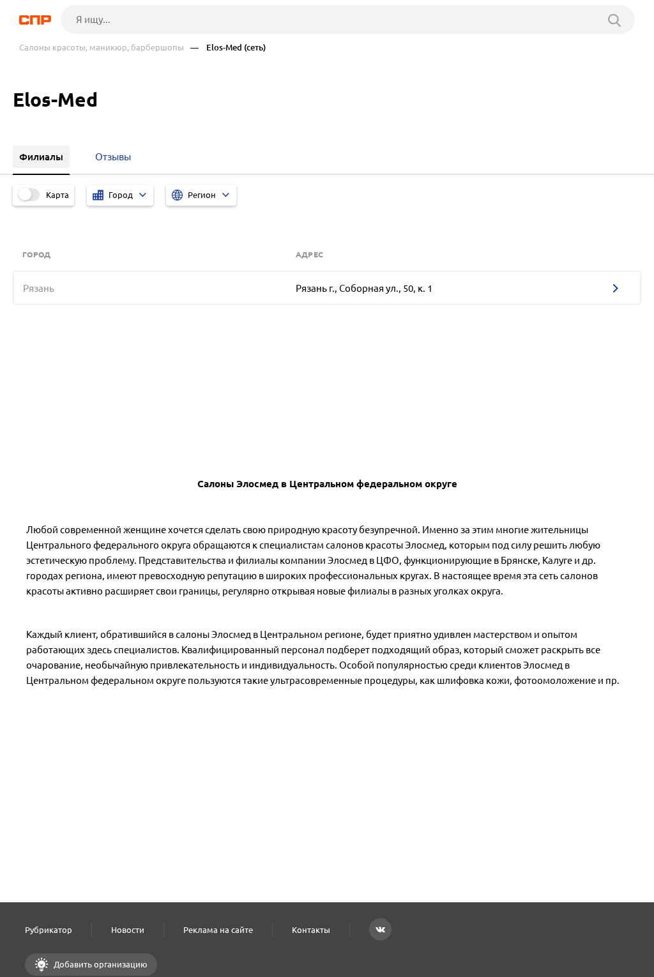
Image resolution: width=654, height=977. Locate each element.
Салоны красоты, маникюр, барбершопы (101, 47)
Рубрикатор (48, 930)
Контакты (311, 930)
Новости (127, 930)
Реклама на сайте (218, 930)
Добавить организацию (100, 964)
